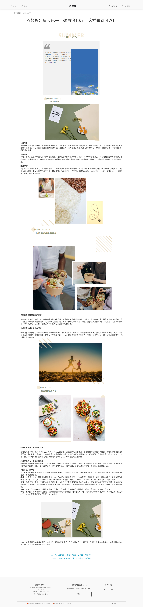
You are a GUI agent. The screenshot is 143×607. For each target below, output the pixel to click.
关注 (78, 594)
